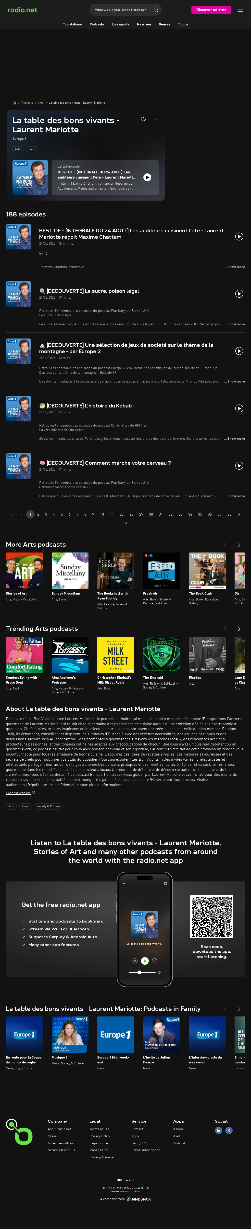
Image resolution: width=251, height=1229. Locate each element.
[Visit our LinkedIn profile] (219, 1130)
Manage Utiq (99, 1150)
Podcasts (97, 24)
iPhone (178, 1129)
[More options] (156, 119)
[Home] (14, 103)
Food (31, 149)
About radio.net (59, 1129)
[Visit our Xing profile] (229, 1130)
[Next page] (239, 515)
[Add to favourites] (144, 119)
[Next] (239, 543)
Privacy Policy (99, 1136)
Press (52, 1136)
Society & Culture (48, 806)
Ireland (128, 1180)
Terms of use (99, 1129)
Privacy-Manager (102, 1157)
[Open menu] (240, 10)
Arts (18, 149)
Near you (144, 24)
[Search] (156, 10)
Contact (137, 1129)
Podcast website (18, 793)
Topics (183, 24)
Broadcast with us (61, 1150)
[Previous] (225, 543)
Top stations (72, 24)
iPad (176, 1136)
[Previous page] (21, 515)
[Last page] (125, 523)
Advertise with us (61, 1143)
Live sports (120, 24)
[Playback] (147, 177)
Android (179, 1143)
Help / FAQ (139, 1143)
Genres (164, 24)
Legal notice (98, 1143)
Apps (135, 1136)
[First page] (12, 515)
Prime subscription (145, 1150)
